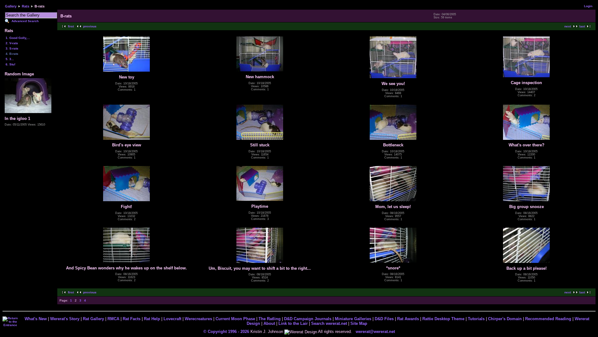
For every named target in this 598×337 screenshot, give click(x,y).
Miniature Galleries (353, 318)
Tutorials (476, 318)
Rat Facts (131, 318)
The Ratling (270, 318)
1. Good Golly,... (18, 38)
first (71, 26)
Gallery (11, 6)
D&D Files (384, 318)
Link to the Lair (293, 323)
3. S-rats (12, 48)
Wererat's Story (64, 318)
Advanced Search (25, 21)
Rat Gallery (93, 318)
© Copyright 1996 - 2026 (226, 331)
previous (90, 26)
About (269, 323)
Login (588, 6)
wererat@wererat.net (375, 331)
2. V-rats (12, 43)
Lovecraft (172, 318)
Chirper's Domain (505, 318)
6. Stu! (10, 64)
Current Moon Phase (235, 318)
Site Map (358, 323)
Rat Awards (408, 318)
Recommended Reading (548, 318)
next (567, 26)
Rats (25, 6)
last (582, 26)
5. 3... (10, 59)
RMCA (113, 318)
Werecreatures (198, 318)
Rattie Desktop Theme (443, 318)
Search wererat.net (329, 323)
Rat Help (152, 318)
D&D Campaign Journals (307, 318)
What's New (36, 318)
